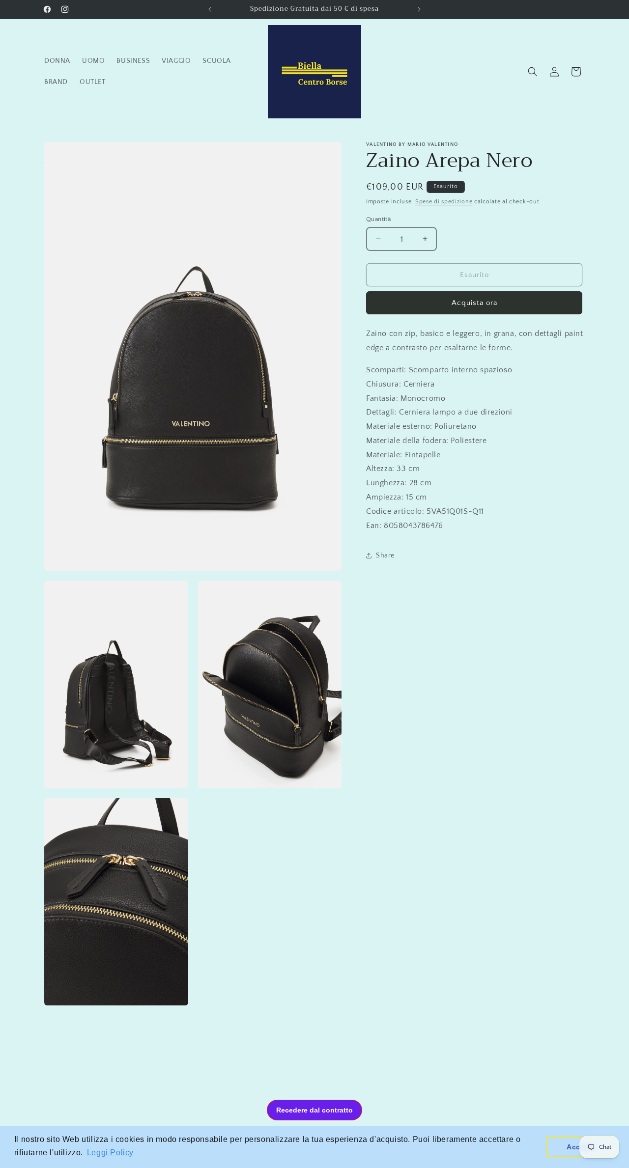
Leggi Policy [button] (110, 1152)
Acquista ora (474, 303)
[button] (532, 72)
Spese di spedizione (443, 201)
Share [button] (385, 555)
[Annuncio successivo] (419, 9)
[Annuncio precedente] (210, 9)
